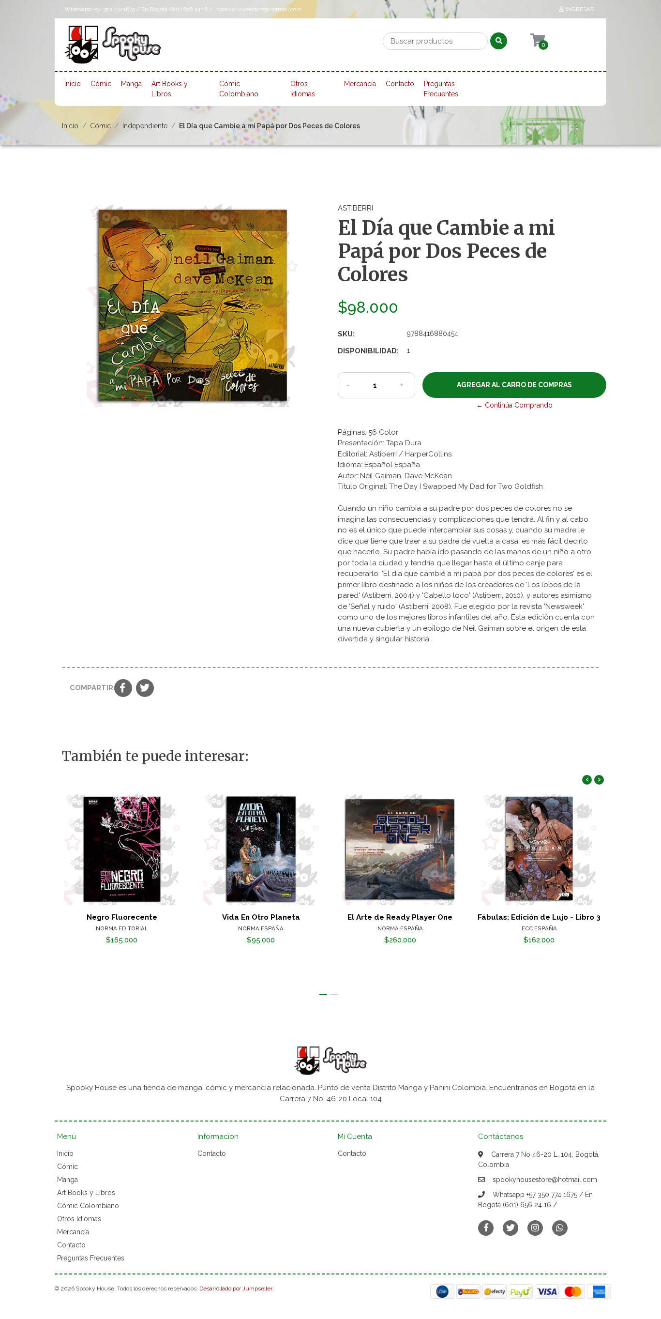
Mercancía (360, 84)
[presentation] (587, 780)
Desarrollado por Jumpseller (235, 1288)
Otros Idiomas (302, 89)
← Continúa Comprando (514, 405)
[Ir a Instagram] (535, 1228)
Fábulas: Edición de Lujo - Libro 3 (539, 917)
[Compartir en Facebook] (123, 689)
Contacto (400, 84)
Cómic (100, 84)
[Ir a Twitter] (510, 1228)
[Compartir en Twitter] (145, 689)
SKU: (346, 334)
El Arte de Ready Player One (399, 917)
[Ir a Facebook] (486, 1227)
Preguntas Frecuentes (441, 89)
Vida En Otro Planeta (261, 917)
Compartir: (88, 687)
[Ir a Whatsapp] (560, 1228)
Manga (131, 84)
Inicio (72, 84)
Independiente (144, 126)
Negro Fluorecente (122, 917)
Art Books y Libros (169, 89)
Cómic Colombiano (238, 89)
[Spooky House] (112, 48)
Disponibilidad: (368, 351)
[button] (323, 994)
